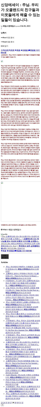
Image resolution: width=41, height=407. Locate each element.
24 (4, 403)
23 (2, 403)
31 (20, 403)
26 (9, 403)
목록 (5, 256)
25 (6, 403)
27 (11, 403)
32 (22, 403)
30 (18, 403)
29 (15, 403)
